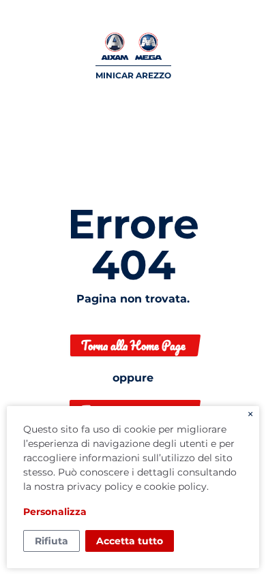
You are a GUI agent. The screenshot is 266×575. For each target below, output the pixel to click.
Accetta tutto (129, 541)
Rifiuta (51, 541)
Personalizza (55, 512)
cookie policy (175, 486)
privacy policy (100, 486)
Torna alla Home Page (133, 345)
